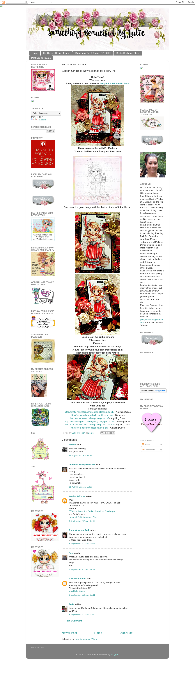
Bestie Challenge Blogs (127, 53)
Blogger (114, 654)
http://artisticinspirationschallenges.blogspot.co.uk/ (89, 412)
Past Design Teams (41, 58)
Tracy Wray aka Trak (79, 530)
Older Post (126, 632)
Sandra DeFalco (77, 496)
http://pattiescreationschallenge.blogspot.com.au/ (89, 424)
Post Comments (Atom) (86, 639)
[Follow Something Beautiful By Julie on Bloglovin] (153, 392)
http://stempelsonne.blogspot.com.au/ (89, 428)
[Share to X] (107, 432)
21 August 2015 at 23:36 (80, 487)
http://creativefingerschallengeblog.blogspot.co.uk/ (90, 421)
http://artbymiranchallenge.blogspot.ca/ (89, 418)
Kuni (71, 553)
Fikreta (72, 445)
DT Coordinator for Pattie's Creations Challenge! (92, 511)
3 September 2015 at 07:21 (82, 544)
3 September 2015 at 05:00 (82, 521)
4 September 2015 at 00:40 (82, 615)
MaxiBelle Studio (77, 578)
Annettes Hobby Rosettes (82, 464)
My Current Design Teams (56, 53)
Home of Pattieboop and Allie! (83, 517)
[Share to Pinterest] (113, 432)
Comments (149, 450)
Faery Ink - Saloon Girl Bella (114, 83)
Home (35, 53)
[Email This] (101, 432)
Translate (41, 120)
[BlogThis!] (104, 432)
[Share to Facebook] (110, 432)
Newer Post (69, 632)
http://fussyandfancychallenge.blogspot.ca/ (92, 415)
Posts (147, 444)
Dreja (71, 604)
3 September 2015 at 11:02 (82, 569)
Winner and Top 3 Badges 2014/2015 (93, 53)
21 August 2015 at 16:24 (80, 455)
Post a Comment (74, 621)
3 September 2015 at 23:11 (82, 595)
